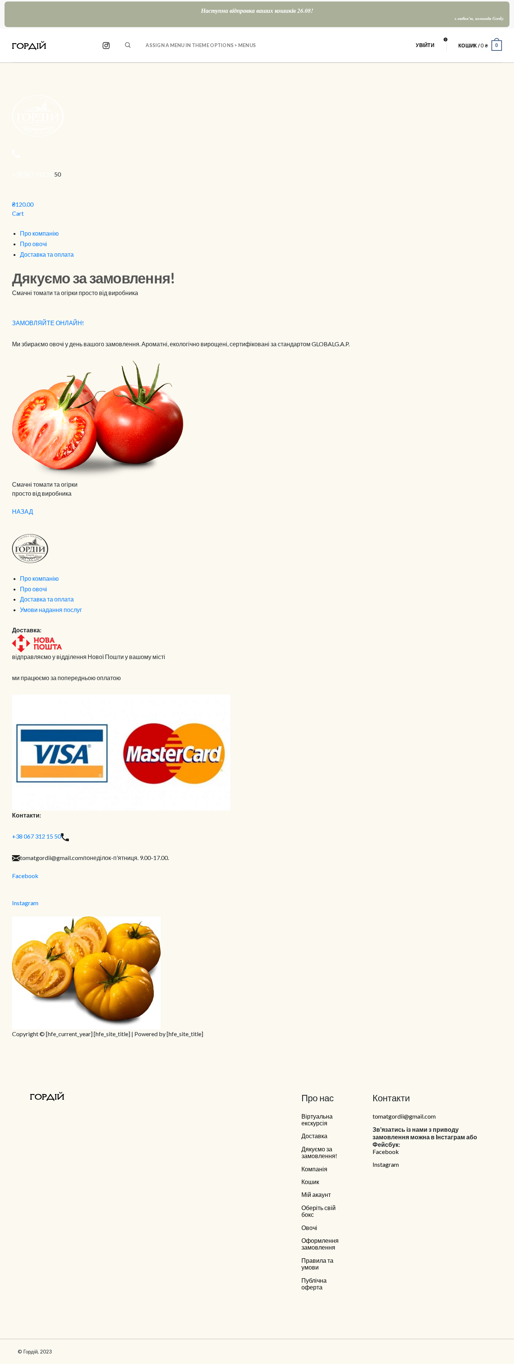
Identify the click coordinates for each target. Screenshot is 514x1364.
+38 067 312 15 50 (36, 836)
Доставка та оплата (47, 254)
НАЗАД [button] (22, 511)
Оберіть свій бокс (318, 1211)
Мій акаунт (316, 1194)
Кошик (310, 1181)
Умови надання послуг (51, 609)
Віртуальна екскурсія (317, 1120)
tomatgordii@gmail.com (404, 1116)
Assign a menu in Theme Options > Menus (201, 45)
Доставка (314, 1136)
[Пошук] (128, 45)
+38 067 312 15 (33, 174)
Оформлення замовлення (320, 1244)
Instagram (25, 902)
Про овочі (33, 243)
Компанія (314, 1169)
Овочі (309, 1227)
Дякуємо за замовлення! (319, 1152)
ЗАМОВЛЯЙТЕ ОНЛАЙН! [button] (48, 322)
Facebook (25, 875)
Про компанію (39, 233)
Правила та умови (317, 1264)
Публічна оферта (314, 1284)
